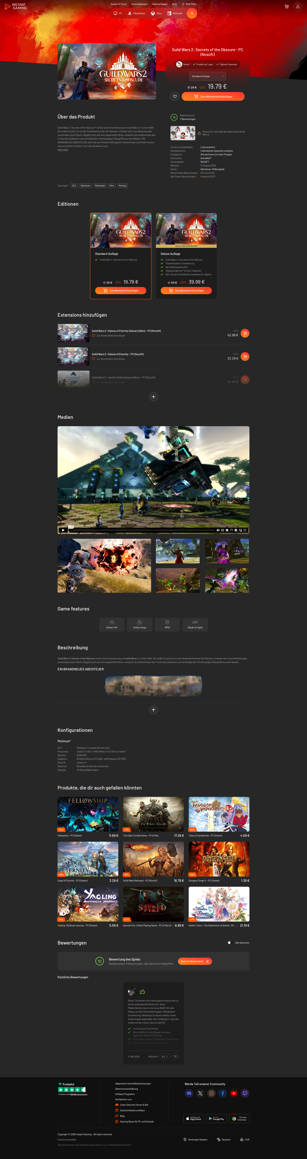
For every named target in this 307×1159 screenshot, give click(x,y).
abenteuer (85, 185)
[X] (200, 1093)
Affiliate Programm (125, 1094)
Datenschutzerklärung (126, 1088)
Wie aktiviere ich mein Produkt (216, 154)
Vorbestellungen (139, 4)
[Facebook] (222, 1093)
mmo (112, 185)
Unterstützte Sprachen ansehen (217, 150)
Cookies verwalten (67, 1139)
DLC (74, 185)
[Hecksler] (133, 991)
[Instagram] (211, 1093)
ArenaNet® (206, 158)
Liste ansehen (208, 147)
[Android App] (216, 1118)
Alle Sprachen (242, 942)
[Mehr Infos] (153, 1023)
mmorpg (122, 185)
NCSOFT (205, 161)
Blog (174, 4)
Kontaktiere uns (123, 1099)
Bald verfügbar (160, 4)
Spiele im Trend (118, 4)
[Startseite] (15, 7)
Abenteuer (206, 169)
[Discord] (189, 1093)
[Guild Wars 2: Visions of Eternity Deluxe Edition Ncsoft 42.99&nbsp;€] (74, 333)
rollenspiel (100, 185)
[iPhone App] (193, 1118)
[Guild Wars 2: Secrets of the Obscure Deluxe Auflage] (186, 249)
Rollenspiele (218, 169)
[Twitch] (245, 1093)
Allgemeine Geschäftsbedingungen (133, 1083)
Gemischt (206, 172)
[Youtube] (233, 1093)
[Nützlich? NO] (175, 1056)
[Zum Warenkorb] (287, 6)
